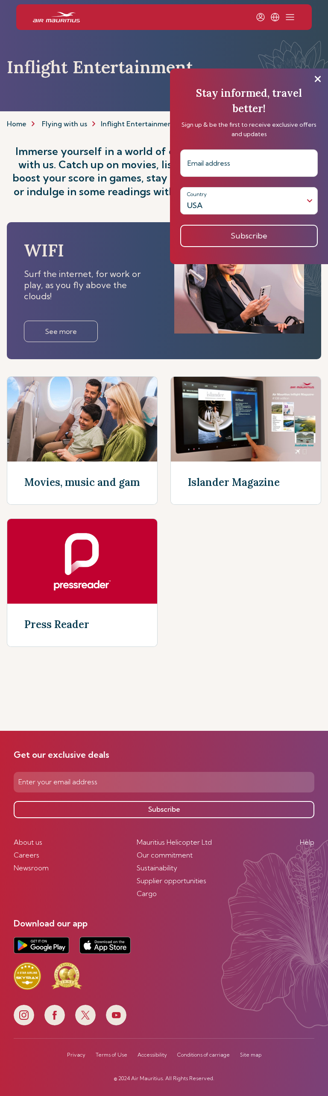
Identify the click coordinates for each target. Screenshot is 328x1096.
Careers (26, 855)
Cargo (147, 893)
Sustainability (157, 868)
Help (307, 842)
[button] (275, 17)
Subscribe (164, 809)
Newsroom (31, 868)
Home (16, 123)
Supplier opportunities (171, 880)
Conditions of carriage (203, 1054)
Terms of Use (111, 1054)
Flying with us (64, 123)
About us (28, 842)
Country (197, 194)
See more (61, 331)
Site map (250, 1054)
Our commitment (165, 855)
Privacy (76, 1054)
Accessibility (152, 1054)
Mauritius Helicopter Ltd (174, 842)
